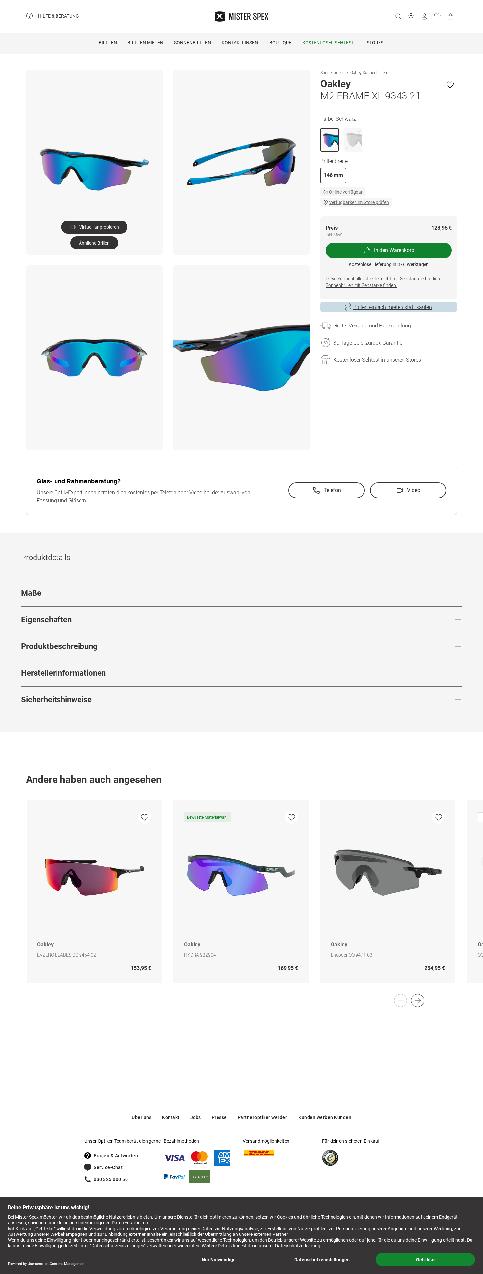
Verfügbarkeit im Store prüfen (359, 202)
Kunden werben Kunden (324, 1117)
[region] (241, 898)
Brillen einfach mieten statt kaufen (392, 307)
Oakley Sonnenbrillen (368, 72)
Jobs (195, 1117)
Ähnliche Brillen (94, 243)
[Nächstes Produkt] (417, 1000)
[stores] (411, 16)
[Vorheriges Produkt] (400, 1000)
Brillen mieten (145, 42)
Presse (219, 1117)
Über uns (141, 1117)
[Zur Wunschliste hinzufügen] (450, 84)
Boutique (280, 42)
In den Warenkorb (394, 250)
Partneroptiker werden (263, 1117)
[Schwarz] (329, 140)
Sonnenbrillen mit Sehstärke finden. (361, 285)
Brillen (108, 42)
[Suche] (397, 16)
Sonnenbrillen (192, 42)
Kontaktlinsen (240, 42)
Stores (375, 42)
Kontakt (171, 1117)
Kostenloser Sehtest (328, 42)
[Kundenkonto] (424, 16)
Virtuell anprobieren (99, 227)
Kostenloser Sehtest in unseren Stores (377, 359)
